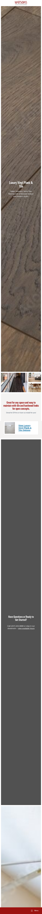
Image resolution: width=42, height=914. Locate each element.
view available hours (26, 628)
